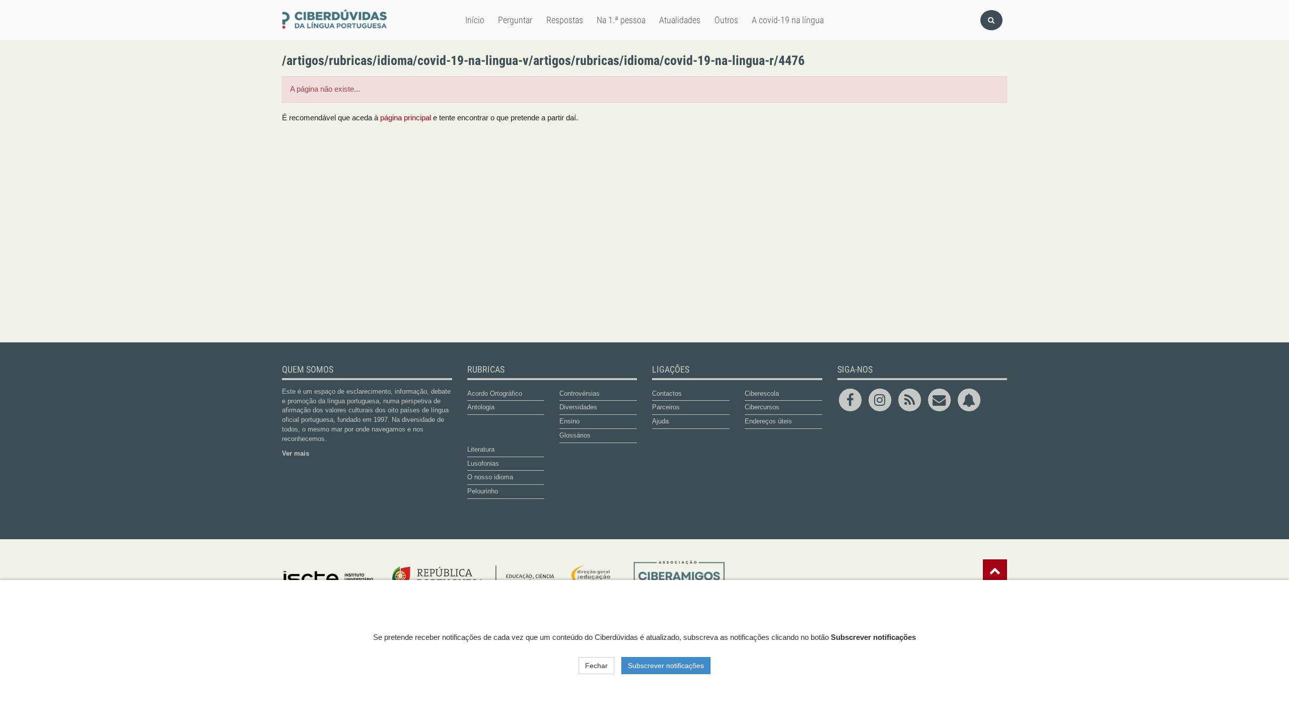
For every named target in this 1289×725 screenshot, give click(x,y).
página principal (405, 118)
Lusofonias (483, 463)
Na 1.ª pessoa (621, 20)
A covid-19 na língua (788, 20)
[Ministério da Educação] (502, 579)
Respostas (564, 20)
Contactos (667, 393)
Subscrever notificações (666, 666)
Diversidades (578, 407)
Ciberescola (762, 393)
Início (474, 20)
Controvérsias (579, 393)
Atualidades (679, 20)
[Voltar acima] (995, 570)
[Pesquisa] (991, 20)
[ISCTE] (328, 579)
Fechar (596, 666)
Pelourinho (482, 491)
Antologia (480, 407)
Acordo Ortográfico (494, 393)
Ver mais (295, 453)
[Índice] (336, 20)
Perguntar (515, 20)
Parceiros (666, 407)
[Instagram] (881, 399)
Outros (726, 20)
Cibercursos (762, 407)
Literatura (480, 449)
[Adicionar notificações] (969, 399)
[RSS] (911, 399)
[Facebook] (852, 399)
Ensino (569, 421)
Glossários (575, 435)
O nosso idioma (490, 477)
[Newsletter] (941, 399)
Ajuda (660, 421)
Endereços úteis (768, 421)
